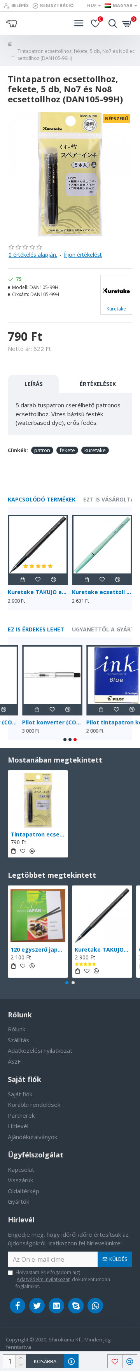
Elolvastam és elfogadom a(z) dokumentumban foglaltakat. (63, 1279)
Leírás (33, 383)
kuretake (95, 450)
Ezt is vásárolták (110, 499)
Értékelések (98, 383)
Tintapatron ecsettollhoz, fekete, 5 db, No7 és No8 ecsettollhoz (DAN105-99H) (37, 834)
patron (42, 450)
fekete (67, 450)
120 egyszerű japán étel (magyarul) (37, 949)
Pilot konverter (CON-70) (38, 722)
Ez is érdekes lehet (36, 629)
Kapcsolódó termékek (41, 499)
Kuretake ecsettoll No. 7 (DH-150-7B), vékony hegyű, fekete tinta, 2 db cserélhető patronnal (102, 592)
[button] (64, 739)
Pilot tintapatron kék (101, 722)
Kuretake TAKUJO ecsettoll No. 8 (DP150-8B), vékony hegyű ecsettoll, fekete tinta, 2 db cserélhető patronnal (38, 592)
